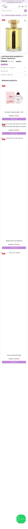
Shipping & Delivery (7, 74)
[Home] (2, 15)
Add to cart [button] (14, 119)
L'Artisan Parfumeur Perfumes (13, 15)
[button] (25, 20)
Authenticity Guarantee (8, 67)
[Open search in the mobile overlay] (14, 10)
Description (4, 71)
